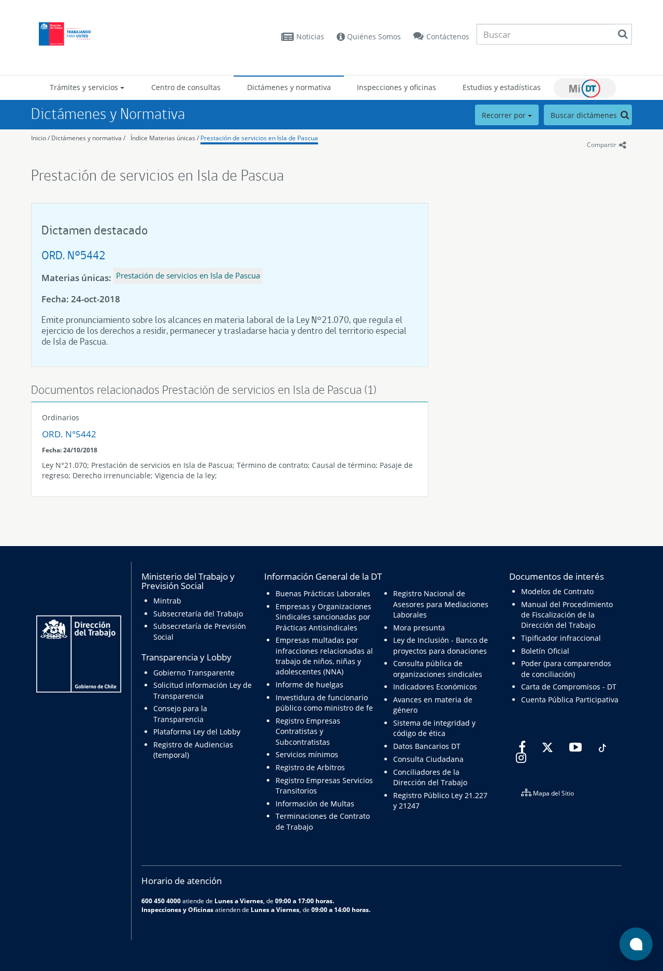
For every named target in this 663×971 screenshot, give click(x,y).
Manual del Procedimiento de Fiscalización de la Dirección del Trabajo (567, 614)
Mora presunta (419, 627)
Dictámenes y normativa (289, 87)
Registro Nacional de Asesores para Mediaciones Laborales (440, 604)
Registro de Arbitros (310, 767)
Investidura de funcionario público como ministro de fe (324, 703)
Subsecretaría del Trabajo (198, 614)
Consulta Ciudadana (428, 759)
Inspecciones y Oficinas (177, 909)
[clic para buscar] (622, 34)
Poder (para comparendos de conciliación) (566, 668)
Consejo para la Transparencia (180, 713)
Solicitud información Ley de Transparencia (202, 690)
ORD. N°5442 (73, 255)
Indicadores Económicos (435, 687)
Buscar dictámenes (585, 115)
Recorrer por (505, 115)
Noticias (310, 36)
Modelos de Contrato (557, 591)
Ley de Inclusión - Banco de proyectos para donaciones (440, 645)
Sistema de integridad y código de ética (434, 728)
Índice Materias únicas (163, 138)
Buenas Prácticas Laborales (323, 593)
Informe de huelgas (309, 684)
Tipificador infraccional (561, 638)
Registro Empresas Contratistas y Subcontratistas (308, 731)
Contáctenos (447, 36)
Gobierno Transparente (194, 673)
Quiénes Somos (373, 36)
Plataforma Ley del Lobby (196, 732)
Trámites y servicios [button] (85, 87)
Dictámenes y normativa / (88, 138)
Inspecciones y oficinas (396, 87)
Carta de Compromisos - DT (568, 687)
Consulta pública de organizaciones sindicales (437, 668)
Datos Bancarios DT (426, 746)
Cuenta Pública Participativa (569, 699)
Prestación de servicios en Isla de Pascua (259, 138)
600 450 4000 (161, 900)
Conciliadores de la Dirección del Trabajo (430, 777)
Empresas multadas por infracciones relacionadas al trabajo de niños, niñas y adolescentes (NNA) (324, 655)
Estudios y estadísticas (502, 87)
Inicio (38, 138)
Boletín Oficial (545, 651)
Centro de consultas (186, 87)
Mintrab (167, 601)
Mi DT (585, 88)
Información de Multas (315, 803)
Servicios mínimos (307, 754)
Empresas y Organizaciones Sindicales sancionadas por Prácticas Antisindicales (323, 616)
